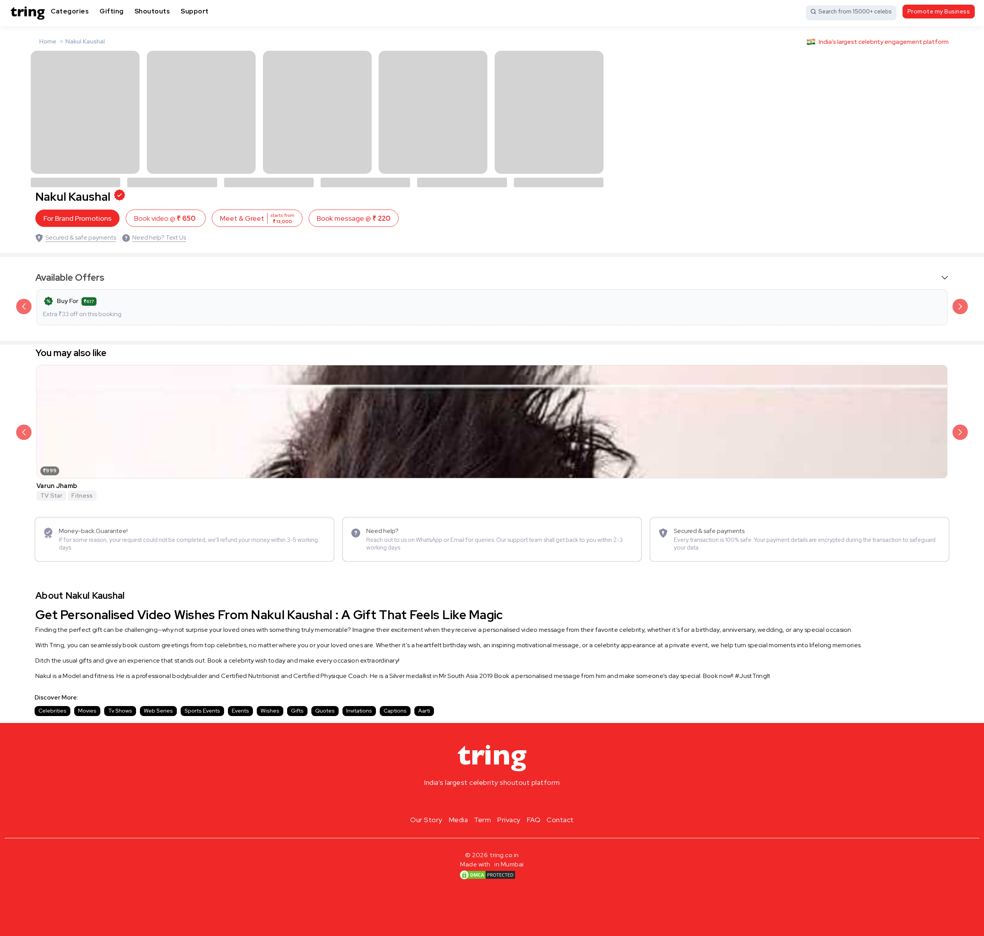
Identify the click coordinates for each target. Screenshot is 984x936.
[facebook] (480, 801)
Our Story (426, 819)
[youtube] (504, 801)
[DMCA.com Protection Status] (487, 875)
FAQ (534, 819)
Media (458, 819)
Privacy (508, 819)
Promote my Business (939, 11)
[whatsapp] (516, 801)
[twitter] (492, 801)
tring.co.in (504, 855)
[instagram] (467, 801)
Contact (560, 819)
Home (48, 41)
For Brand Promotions (77, 218)
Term (482, 819)
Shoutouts (152, 11)
